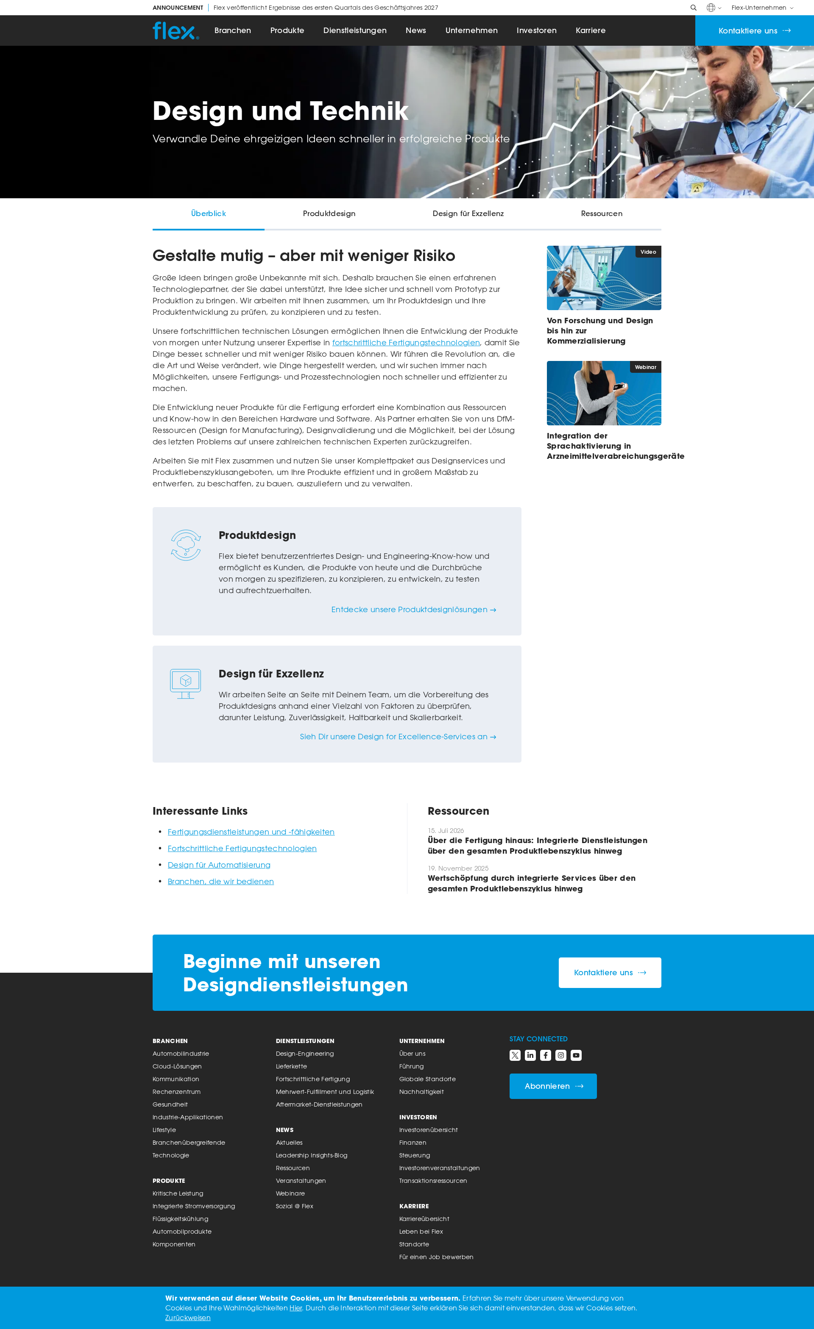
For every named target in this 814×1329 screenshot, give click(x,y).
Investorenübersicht (428, 1129)
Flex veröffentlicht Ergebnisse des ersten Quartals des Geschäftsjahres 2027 (295, 7)
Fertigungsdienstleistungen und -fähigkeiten (251, 831)
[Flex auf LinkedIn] (530, 1055)
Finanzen (413, 1142)
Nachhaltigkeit (421, 1091)
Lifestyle (164, 1129)
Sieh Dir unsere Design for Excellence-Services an (394, 736)
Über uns (412, 1053)
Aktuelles (289, 1142)
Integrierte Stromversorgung (194, 1206)
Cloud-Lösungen (177, 1066)
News (416, 30)
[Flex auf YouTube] (576, 1055)
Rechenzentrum (177, 1091)
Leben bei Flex (421, 1231)
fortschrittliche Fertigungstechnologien (406, 342)
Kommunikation (176, 1078)
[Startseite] (176, 30)
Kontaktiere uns (748, 31)
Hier (296, 1308)
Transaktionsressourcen (433, 1180)
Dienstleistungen (355, 30)
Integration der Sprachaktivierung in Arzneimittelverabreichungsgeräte (604, 445)
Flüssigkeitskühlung (180, 1218)
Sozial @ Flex (294, 1206)
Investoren (537, 30)
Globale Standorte (427, 1078)
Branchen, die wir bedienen (221, 881)
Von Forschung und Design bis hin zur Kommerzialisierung (600, 330)
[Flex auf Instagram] (560, 1055)
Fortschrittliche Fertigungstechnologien (242, 848)
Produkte (287, 30)
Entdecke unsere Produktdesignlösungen (410, 609)
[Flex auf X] (515, 1055)
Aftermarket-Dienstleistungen (319, 1104)
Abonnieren (547, 1086)
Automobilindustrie (181, 1053)
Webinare (290, 1193)
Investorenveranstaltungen (439, 1167)
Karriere (591, 30)
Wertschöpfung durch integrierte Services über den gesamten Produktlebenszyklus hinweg (532, 883)
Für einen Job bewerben (436, 1256)
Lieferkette (291, 1066)
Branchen (233, 30)
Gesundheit (170, 1104)
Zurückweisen (188, 1317)
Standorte (414, 1244)
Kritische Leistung (178, 1193)
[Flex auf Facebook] (545, 1055)
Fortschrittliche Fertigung (313, 1078)
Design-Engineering (305, 1053)
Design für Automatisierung (219, 864)
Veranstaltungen (301, 1180)
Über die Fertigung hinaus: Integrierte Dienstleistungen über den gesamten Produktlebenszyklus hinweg (538, 845)
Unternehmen (472, 30)
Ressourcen (293, 1167)
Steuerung (414, 1155)
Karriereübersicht (424, 1218)
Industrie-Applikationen (188, 1117)
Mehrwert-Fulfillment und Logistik (325, 1091)
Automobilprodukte (182, 1231)
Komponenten (174, 1244)
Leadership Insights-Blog (312, 1155)
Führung (411, 1066)
